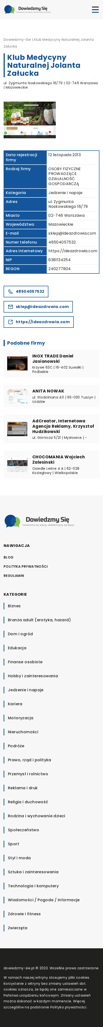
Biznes (14, 606)
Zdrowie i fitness (24, 914)
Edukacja (17, 648)
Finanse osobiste (25, 662)
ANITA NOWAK (48, 391)
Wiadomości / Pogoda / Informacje (44, 900)
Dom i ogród (20, 634)
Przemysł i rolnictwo (28, 774)
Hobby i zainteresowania (33, 676)
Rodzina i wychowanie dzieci (36, 816)
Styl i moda (19, 858)
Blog (9, 557)
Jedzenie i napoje (65, 193)
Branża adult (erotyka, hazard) (39, 620)
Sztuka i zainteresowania (33, 872)
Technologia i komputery (33, 886)
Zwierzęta (18, 928)
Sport (13, 844)
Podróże (16, 746)
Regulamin (14, 575)
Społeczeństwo (23, 830)
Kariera (15, 704)
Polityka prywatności (26, 566)
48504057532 (62, 242)
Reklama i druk (23, 788)
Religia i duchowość (28, 802)
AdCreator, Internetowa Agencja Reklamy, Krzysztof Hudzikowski (63, 426)
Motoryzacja (20, 718)
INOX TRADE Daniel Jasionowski (53, 358)
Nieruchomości (23, 732)
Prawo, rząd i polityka (29, 760)
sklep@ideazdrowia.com (72, 233)
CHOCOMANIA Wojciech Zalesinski (58, 459)
